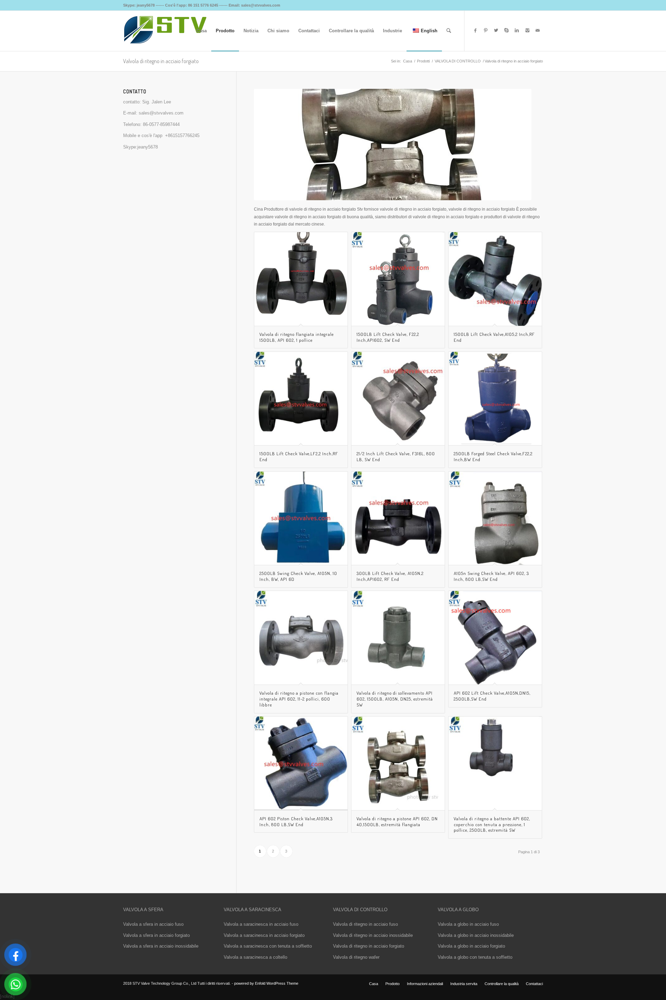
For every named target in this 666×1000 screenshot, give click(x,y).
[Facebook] (475, 30)
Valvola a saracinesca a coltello (255, 957)
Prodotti (423, 61)
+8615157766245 (182, 135)
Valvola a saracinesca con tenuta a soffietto (268, 946)
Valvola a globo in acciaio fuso (468, 924)
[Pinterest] (485, 30)
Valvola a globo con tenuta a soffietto (475, 957)
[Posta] (537, 30)
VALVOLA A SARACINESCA (252, 909)
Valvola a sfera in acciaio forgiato (156, 935)
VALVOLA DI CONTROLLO (458, 61)
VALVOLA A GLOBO (458, 909)
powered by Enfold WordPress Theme (266, 983)
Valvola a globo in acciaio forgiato (471, 946)
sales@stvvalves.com (161, 113)
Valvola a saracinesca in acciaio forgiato (264, 935)
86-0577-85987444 (161, 124)
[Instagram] (527, 30)
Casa (407, 61)
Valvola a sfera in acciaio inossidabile (160, 946)
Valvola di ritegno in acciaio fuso (365, 924)
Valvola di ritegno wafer (356, 957)
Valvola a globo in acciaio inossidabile (476, 935)
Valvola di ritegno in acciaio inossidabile (373, 935)
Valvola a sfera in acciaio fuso (153, 924)
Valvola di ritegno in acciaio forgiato (368, 946)
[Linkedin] (517, 30)
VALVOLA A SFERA (143, 909)
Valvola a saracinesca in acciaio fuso (261, 924)
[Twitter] (496, 30)
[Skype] (506, 30)
